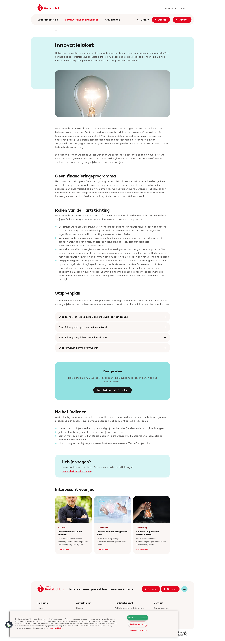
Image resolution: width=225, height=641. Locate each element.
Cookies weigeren (138, 624)
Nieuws (79, 608)
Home (40, 608)
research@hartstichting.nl (76, 471)
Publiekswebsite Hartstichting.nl (129, 608)
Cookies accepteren (137, 618)
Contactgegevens (161, 608)
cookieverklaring (56, 628)
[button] (9, 625)
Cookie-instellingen (138, 630)
